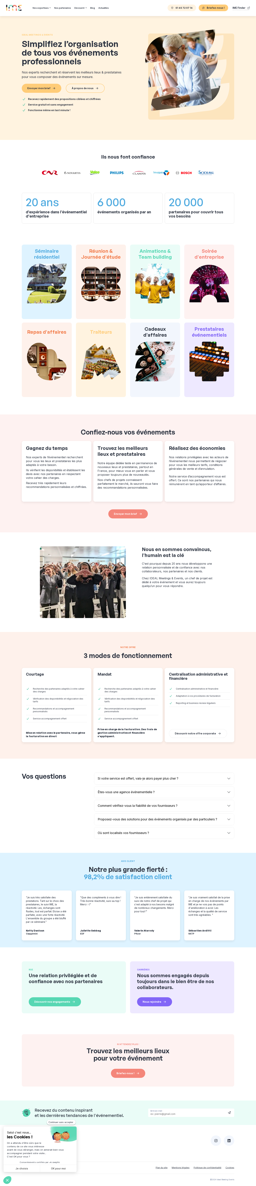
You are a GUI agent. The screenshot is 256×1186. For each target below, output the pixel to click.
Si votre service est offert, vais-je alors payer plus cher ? (138, 778)
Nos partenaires (62, 8)
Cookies (230, 1167)
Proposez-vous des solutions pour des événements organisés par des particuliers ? (157, 819)
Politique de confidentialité (207, 1167)
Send (229, 1112)
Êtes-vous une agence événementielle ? (126, 792)
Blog (92, 8)
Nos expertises (41, 8)
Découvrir (79, 8)
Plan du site (162, 1167)
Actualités (103, 8)
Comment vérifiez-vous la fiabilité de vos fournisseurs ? (137, 805)
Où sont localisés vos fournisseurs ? (123, 833)
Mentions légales (180, 1167)
